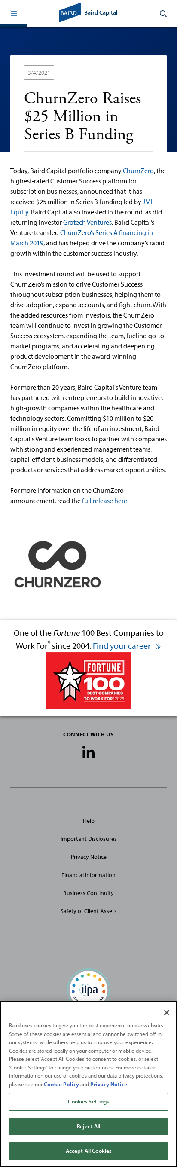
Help (89, 821)
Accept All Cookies (88, 1150)
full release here (104, 500)
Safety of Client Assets (89, 911)
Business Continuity (88, 893)
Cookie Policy (61, 1084)
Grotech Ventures (87, 222)
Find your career (123, 645)
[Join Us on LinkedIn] (88, 752)
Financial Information (88, 875)
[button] (13, 13)
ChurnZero (138, 170)
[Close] (166, 1012)
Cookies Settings (88, 1101)
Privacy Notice (89, 857)
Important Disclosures (89, 839)
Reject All (88, 1126)
